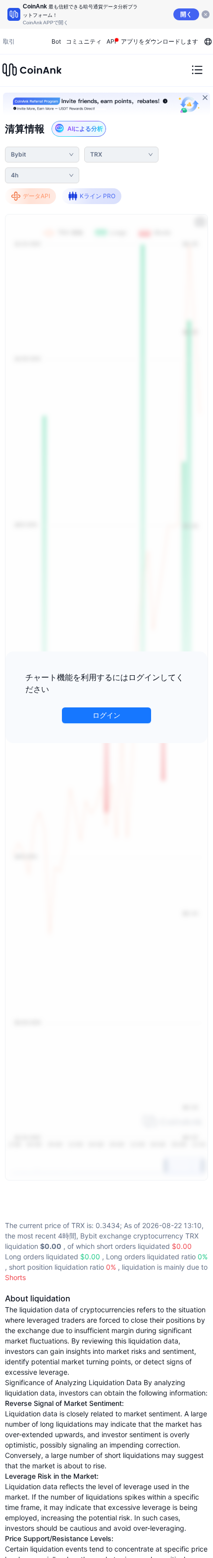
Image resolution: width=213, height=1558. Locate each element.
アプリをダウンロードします (159, 41)
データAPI (36, 196)
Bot (56, 41)
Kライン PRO (97, 196)
